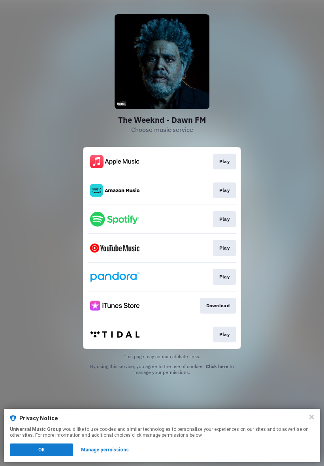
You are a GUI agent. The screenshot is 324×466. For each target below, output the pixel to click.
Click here (217, 366)
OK (41, 450)
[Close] (311, 417)
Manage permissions (105, 450)
